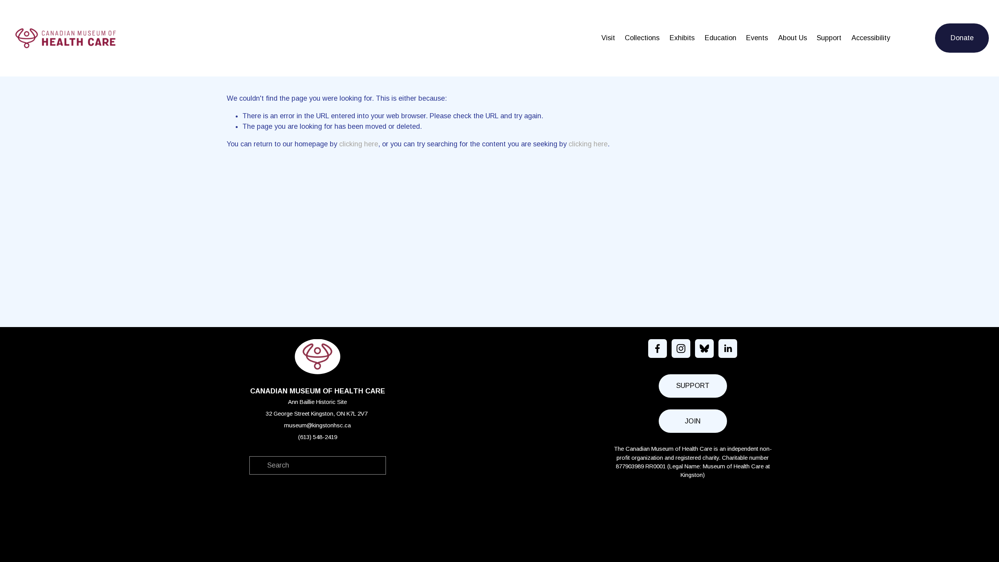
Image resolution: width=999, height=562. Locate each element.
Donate (962, 38)
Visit (608, 38)
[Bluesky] (704, 348)
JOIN (692, 421)
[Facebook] (657, 348)
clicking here (358, 144)
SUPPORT (692, 385)
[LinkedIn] (727, 348)
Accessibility (870, 38)
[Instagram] (681, 348)
